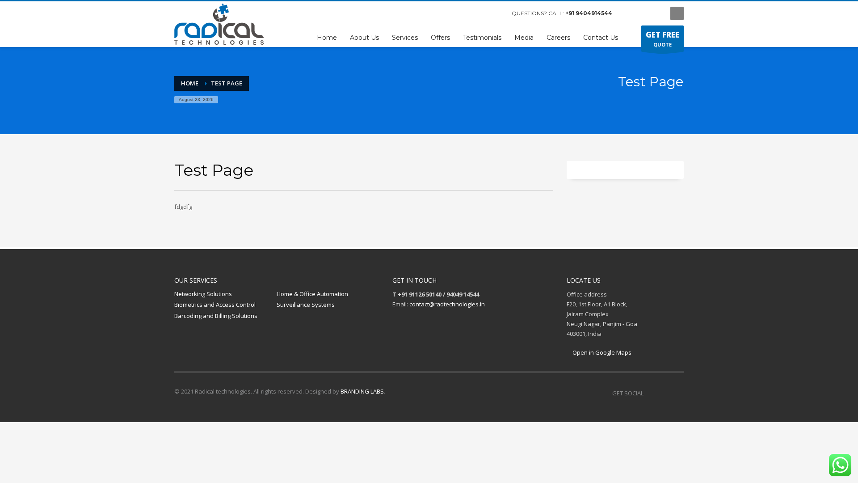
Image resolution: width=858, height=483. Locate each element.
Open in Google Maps (601, 352)
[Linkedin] (677, 393)
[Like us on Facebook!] (650, 393)
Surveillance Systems (306, 305)
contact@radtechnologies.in (447, 304)
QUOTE (662, 39)
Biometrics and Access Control (215, 305)
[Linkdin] (654, 13)
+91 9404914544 (588, 13)
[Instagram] (641, 13)
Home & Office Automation (312, 294)
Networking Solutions (203, 294)
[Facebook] (628, 13)
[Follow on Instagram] (663, 393)
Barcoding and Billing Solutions (215, 316)
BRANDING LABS (362, 391)
